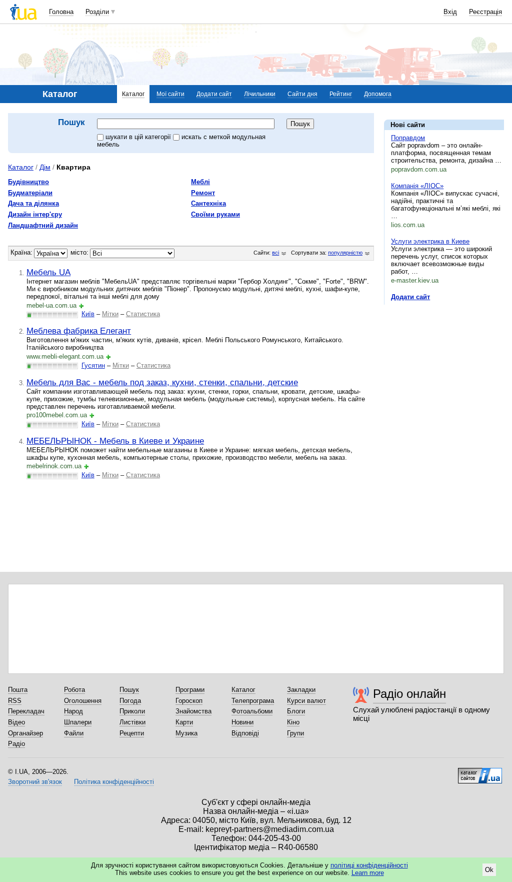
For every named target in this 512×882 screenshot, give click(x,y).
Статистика (143, 314)
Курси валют (306, 700)
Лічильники (260, 94)
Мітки (110, 314)
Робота (74, 689)
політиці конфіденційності (369, 865)
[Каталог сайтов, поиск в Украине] (480, 772)
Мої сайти (170, 94)
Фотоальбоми (252, 711)
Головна (61, 12)
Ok (489, 869)
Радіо (16, 743)
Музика (187, 733)
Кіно (293, 722)
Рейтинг (341, 94)
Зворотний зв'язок (35, 781)
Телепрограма (253, 700)
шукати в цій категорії (139, 137)
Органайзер (25, 733)
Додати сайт (214, 94)
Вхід (450, 12)
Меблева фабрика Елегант (78, 331)
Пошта (18, 689)
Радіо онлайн (409, 693)
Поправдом (408, 138)
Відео (16, 722)
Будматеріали (30, 193)
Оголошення (83, 700)
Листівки (133, 722)
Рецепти (132, 733)
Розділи (97, 12)
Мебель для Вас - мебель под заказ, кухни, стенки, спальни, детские (162, 382)
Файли (74, 733)
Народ (73, 711)
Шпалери (78, 722)
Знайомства (194, 711)
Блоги (296, 711)
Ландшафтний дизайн (43, 225)
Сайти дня (303, 94)
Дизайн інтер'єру (35, 214)
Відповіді (245, 733)
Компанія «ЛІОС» (417, 186)
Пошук (129, 689)
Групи (295, 733)
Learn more (368, 872)
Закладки (301, 689)
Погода (130, 700)
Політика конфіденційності (114, 781)
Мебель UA (48, 272)
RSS (15, 700)
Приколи (132, 711)
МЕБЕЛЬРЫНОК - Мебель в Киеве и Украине (115, 441)
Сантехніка (208, 203)
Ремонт (203, 193)
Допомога (378, 94)
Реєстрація (485, 12)
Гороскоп (189, 700)
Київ (88, 314)
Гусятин (93, 365)
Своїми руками (215, 214)
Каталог (133, 94)
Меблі (200, 182)
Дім (45, 167)
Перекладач (26, 711)
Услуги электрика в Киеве (430, 241)
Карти (184, 722)
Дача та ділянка (33, 203)
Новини (243, 722)
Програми (190, 689)
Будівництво (28, 182)
